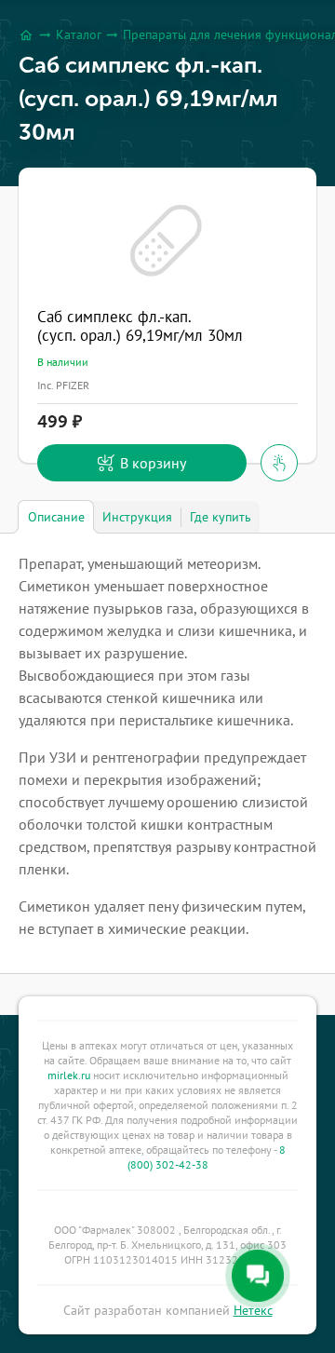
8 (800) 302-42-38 (206, 1157)
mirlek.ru (68, 1075)
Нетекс (253, 1310)
